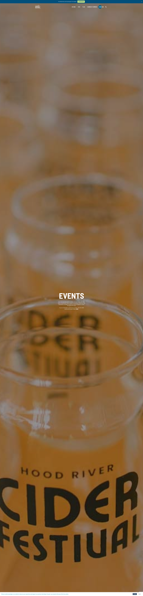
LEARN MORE (81, 1)
